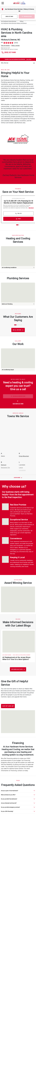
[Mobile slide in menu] (2, 3)
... (30, 208)
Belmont (3, 465)
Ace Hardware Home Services (8, 21)
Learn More (28, 59)
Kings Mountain (24, 456)
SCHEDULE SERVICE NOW (19, 396)
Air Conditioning (6, 654)
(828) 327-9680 (10, 52)
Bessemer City (5, 467)
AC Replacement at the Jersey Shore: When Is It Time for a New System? (16, 658)
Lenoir (21, 467)
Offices (21, 21)
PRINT (19, 218)
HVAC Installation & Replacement (21, 654)
